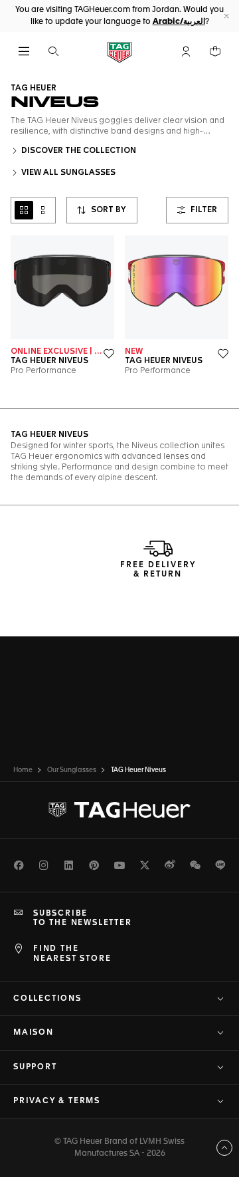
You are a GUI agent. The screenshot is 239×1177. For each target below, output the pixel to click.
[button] (186, 51)
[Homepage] (119, 51)
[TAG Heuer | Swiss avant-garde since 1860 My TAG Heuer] (119, 810)
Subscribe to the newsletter (82, 918)
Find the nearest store (72, 953)
